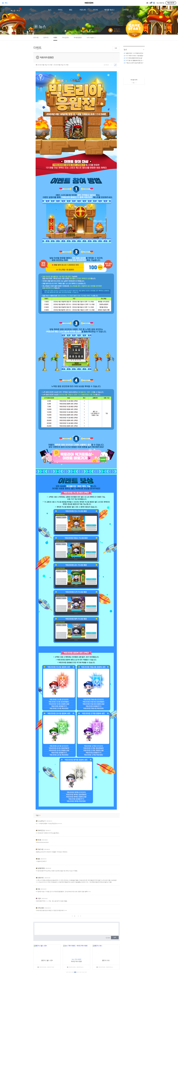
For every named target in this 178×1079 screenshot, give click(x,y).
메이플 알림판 (78, 37)
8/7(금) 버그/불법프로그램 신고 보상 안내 (135, 60)
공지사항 (35, 37)
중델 (39, 889)
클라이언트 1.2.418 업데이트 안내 (133, 53)
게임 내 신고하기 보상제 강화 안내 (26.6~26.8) (137, 63)
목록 (116, 48)
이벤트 (55, 37)
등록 (115, 937)
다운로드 (134, 35)
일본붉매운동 (41, 868)
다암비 (39, 898)
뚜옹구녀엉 (40, 849)
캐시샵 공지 (65, 37)
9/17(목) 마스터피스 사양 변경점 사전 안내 (135, 55)
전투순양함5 (41, 908)
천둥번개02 (41, 878)
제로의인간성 (41, 830)
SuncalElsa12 (42, 821)
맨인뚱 (39, 840)
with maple (90, 37)
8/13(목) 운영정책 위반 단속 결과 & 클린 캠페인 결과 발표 (139, 58)
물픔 (39, 859)
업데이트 (45, 37)
